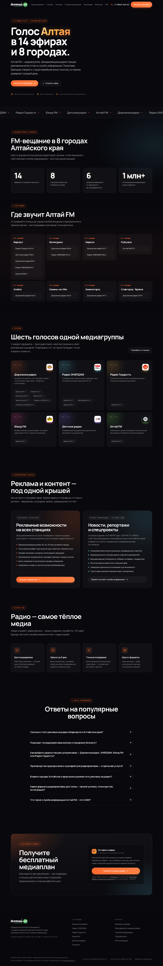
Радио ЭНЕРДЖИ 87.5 (24, 267)
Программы (88, 4)
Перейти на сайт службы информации (108, 579)
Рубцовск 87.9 (116, 441)
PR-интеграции (121, 940)
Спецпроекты (121, 936)
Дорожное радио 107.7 (97, 248)
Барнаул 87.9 (116, 405)
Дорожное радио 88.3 (24, 261)
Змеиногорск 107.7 (22, 400)
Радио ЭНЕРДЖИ (79, 928)
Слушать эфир (51, 83)
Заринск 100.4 (68, 405)
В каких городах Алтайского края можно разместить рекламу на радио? (71, 776)
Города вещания (37, 4)
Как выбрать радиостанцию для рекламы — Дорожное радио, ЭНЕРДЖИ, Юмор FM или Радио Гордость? (76, 754)
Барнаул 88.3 (20, 392)
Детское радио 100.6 (24, 254)
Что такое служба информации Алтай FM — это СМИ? (60, 799)
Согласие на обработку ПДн (121, 959)
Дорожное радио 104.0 (25, 295)
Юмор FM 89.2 (21, 274)
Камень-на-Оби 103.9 (41, 400)
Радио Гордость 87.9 (24, 248)
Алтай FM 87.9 (129, 248)
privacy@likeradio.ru (68, 961)
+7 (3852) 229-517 (121, 4)
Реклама (59, 4)
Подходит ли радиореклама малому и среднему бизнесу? (63, 742)
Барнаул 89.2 (20, 441)
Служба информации (73, 4)
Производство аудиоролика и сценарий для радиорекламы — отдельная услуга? (76, 766)
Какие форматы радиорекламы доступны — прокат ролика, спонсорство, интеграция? (72, 788)
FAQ (106, 4)
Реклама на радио (122, 924)
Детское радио (78, 940)
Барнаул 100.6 (69, 441)
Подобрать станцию (140, 350)
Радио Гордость (79, 932)
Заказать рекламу (141, 4)
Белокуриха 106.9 (22, 396)
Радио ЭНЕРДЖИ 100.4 (96, 254)
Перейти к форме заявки (114, 871)
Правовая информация (143, 959)
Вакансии (99, 4)
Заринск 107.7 (38, 396)
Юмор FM (76, 936)
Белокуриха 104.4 (84, 400)
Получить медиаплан (22, 83)
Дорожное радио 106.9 (61, 248)
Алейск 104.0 (35, 392)
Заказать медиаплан (28, 579)
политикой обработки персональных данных (114, 878)
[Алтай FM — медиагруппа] (19, 4)
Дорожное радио (79, 924)
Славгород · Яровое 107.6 (24, 405)
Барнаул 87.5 (68, 400)
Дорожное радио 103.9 (61, 295)
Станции (49, 4)
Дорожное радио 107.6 (132, 295)
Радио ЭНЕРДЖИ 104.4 (60, 254)
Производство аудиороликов (127, 928)
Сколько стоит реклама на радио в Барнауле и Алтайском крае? (66, 732)
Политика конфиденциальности (94, 959)
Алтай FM (76, 945)
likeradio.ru (114, 877)
